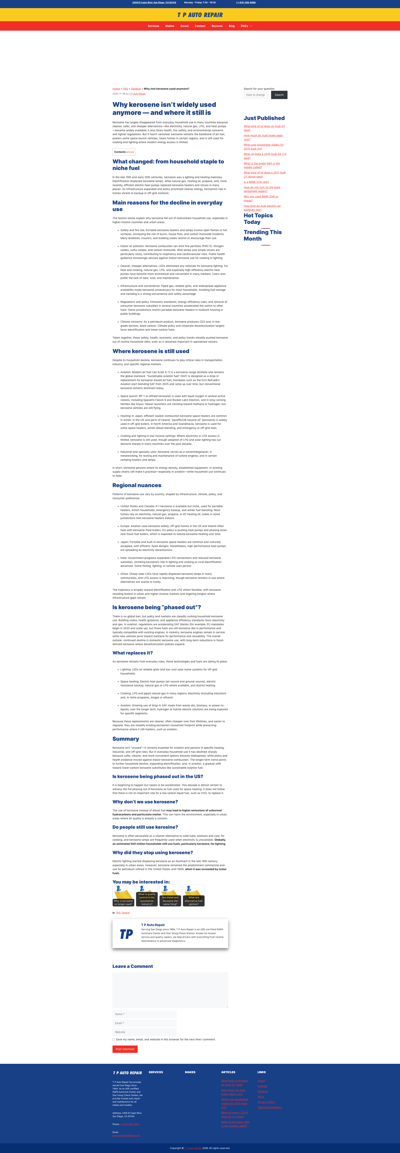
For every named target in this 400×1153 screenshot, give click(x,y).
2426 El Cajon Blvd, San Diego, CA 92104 (154, 2)
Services (153, 25)
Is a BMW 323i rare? (256, 182)
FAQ (125, 88)
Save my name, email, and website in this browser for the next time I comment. (166, 1039)
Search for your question (259, 88)
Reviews (217, 25)
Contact (200, 25)
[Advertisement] (200, 54)
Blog (232, 25)
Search (279, 94)
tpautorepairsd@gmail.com (126, 1135)
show (130, 152)
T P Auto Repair (193, 1148)
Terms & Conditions (270, 1107)
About (184, 25)
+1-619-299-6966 (246, 2)
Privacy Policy (266, 1102)
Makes (169, 25)
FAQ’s (244, 25)
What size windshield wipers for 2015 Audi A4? (234, 1103)
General (136, 88)
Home (116, 88)
